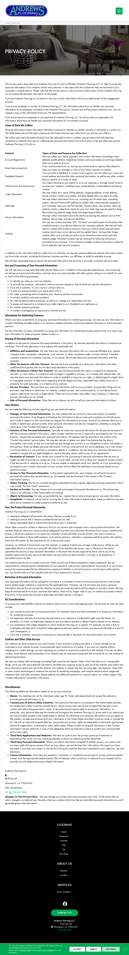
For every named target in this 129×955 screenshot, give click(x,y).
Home (8, 23)
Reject (93, 949)
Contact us (53, 334)
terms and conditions (46, 950)
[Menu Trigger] (119, 11)
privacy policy (26, 950)
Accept (77, 949)
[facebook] (65, 904)
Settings (111, 949)
